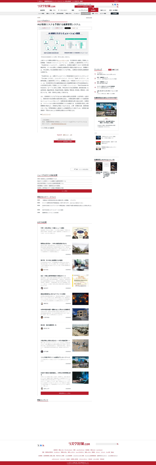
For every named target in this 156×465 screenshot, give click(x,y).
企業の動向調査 (60, 13)
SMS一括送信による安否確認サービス (47, 178)
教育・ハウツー (71, 452)
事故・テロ (52, 10)
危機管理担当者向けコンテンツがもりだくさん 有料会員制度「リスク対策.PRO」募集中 (63, 1)
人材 (71, 134)
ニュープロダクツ (86, 13)
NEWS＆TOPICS (49, 452)
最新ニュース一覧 (50, 13)
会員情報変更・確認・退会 (49, 455)
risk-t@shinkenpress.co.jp (58, 124)
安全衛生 (93, 10)
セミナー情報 (103, 13)
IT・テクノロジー (62, 10)
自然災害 (42, 10)
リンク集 (108, 452)
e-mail (73, 28)
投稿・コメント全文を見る (82, 169)
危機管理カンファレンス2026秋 (50, 212)
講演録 (93, 452)
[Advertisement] (64, 418)
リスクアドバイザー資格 (78, 455)
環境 (73, 10)
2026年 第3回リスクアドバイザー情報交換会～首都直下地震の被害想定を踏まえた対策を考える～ (66, 206)
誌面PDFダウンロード (102, 455)
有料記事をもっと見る (64, 393)
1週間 (113, 69)
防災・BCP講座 (113, 10)
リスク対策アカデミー (113, 455)
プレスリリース (46, 114)
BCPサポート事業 (60, 455)
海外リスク (103, 10)
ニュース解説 (41, 13)
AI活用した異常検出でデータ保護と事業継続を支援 (50, 188)
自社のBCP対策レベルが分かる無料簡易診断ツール (50, 183)
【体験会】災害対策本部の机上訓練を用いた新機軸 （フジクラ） (59, 200)
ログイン (116, 1)
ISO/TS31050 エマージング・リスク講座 (52, 210)
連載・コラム (95, 13)
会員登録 (40, 455)
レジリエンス (99, 449)
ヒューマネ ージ (62, 60)
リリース (103, 452)
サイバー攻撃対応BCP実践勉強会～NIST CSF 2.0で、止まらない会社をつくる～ (63, 203)
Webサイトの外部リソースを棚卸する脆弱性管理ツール (51, 181)
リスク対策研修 (68, 455)
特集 (43, 452)
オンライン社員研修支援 (90, 455)
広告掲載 (115, 13)
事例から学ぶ (69, 13)
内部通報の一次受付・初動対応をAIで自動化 (48, 185)
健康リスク (66, 134)
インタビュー (77, 13)
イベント (98, 452)
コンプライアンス (83, 10)
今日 (110, 69)
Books (112, 452)
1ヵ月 (117, 69)
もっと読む (64, 191)
